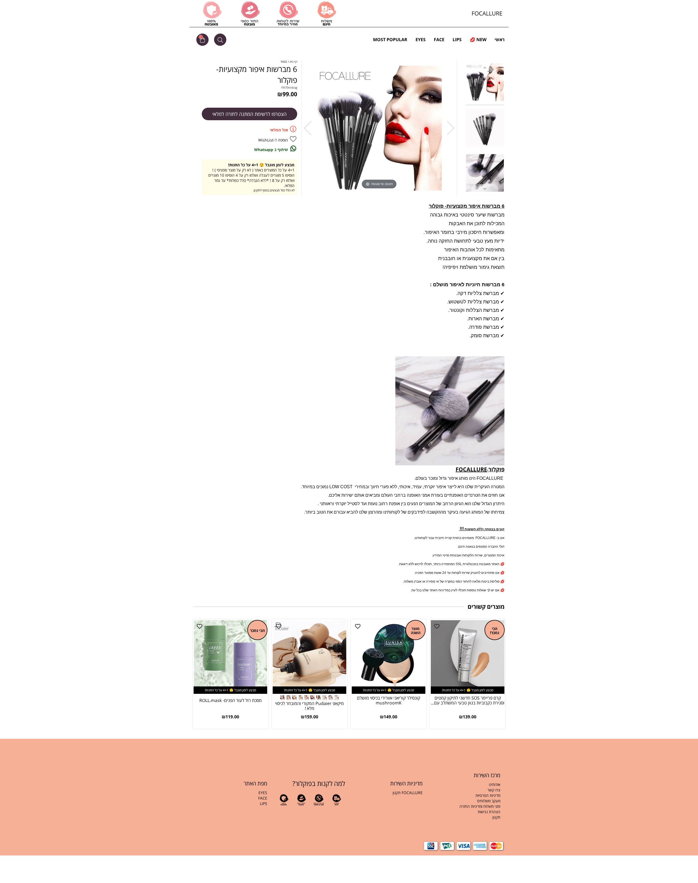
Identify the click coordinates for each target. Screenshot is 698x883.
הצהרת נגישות (489, 811)
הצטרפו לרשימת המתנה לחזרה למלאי (249, 114)
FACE (439, 40)
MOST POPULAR (390, 40)
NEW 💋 (478, 40)
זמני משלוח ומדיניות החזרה (479, 806)
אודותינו (494, 784)
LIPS (457, 40)
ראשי (499, 40)
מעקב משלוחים (488, 800)
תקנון (495, 817)
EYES (421, 40)
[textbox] (465, 803)
